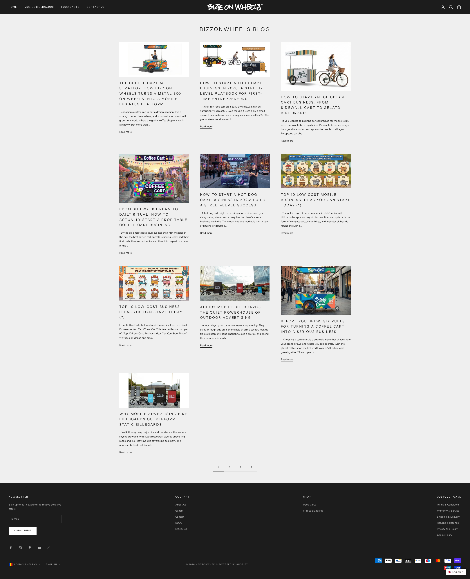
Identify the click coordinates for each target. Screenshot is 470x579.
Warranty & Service (448, 510)
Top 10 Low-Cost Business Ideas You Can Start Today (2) (150, 312)
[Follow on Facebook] (10, 548)
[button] (456, 572)
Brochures (181, 529)
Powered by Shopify (233, 564)
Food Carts (70, 7)
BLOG (178, 523)
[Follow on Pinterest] (30, 548)
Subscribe (22, 530)
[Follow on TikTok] (49, 548)
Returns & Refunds (448, 523)
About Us (180, 504)
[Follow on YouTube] (39, 548)
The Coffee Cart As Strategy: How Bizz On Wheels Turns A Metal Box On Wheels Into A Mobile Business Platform (150, 93)
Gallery (179, 510)
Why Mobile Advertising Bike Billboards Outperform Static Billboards (153, 419)
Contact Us (96, 7)
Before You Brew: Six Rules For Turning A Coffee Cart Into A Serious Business (313, 326)
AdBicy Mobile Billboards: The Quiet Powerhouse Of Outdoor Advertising (231, 312)
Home (13, 7)
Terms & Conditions (448, 504)
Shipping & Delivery (448, 517)
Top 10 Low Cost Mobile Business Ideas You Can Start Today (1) (315, 200)
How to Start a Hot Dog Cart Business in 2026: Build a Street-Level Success (233, 200)
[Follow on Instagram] (20, 548)
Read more (125, 132)
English (51, 564)
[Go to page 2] (251, 467)
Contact (179, 517)
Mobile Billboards (39, 7)
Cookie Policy (444, 535)
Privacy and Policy (447, 529)
